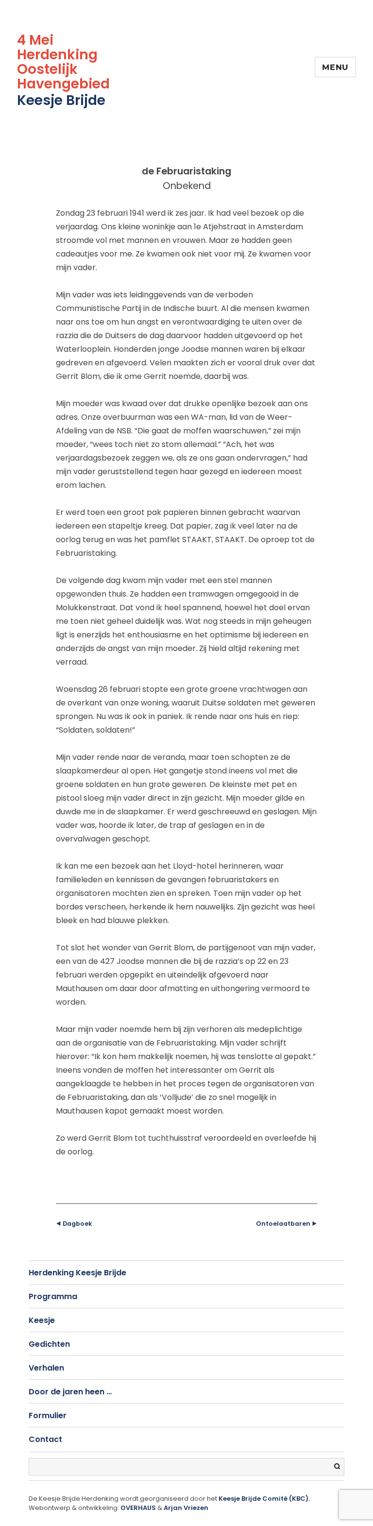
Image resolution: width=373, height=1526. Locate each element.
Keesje (42, 1320)
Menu (335, 67)
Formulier (48, 1415)
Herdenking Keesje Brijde (77, 1272)
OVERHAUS (138, 1507)
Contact (45, 1439)
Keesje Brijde (61, 100)
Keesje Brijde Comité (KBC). (264, 1498)
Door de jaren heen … (70, 1391)
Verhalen (46, 1367)
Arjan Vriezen (186, 1507)
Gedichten (49, 1344)
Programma (53, 1296)
